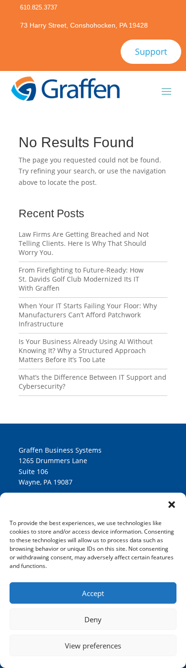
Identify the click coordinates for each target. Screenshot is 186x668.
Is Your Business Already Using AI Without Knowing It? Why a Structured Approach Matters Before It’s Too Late (86, 350)
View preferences (93, 645)
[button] (171, 504)
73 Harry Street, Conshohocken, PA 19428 (84, 25)
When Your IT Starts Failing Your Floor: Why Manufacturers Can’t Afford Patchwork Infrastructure (88, 314)
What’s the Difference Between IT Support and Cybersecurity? (92, 382)
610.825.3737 (38, 7)
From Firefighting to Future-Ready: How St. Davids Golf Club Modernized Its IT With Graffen (81, 279)
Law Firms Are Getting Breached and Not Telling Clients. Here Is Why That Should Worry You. (84, 243)
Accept (93, 593)
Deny (93, 619)
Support (151, 51)
